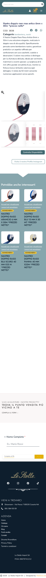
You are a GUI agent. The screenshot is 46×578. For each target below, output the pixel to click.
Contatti (4, 535)
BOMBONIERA (20, 34)
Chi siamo (4, 526)
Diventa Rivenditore (9, 539)
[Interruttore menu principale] (41, 10)
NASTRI (28, 34)
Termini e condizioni (8, 546)
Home (3, 520)
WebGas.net (41, 575)
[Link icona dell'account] (30, 11)
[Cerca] (42, 4)
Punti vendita (5, 532)
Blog (2, 529)
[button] (31, 30)
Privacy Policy (6, 543)
